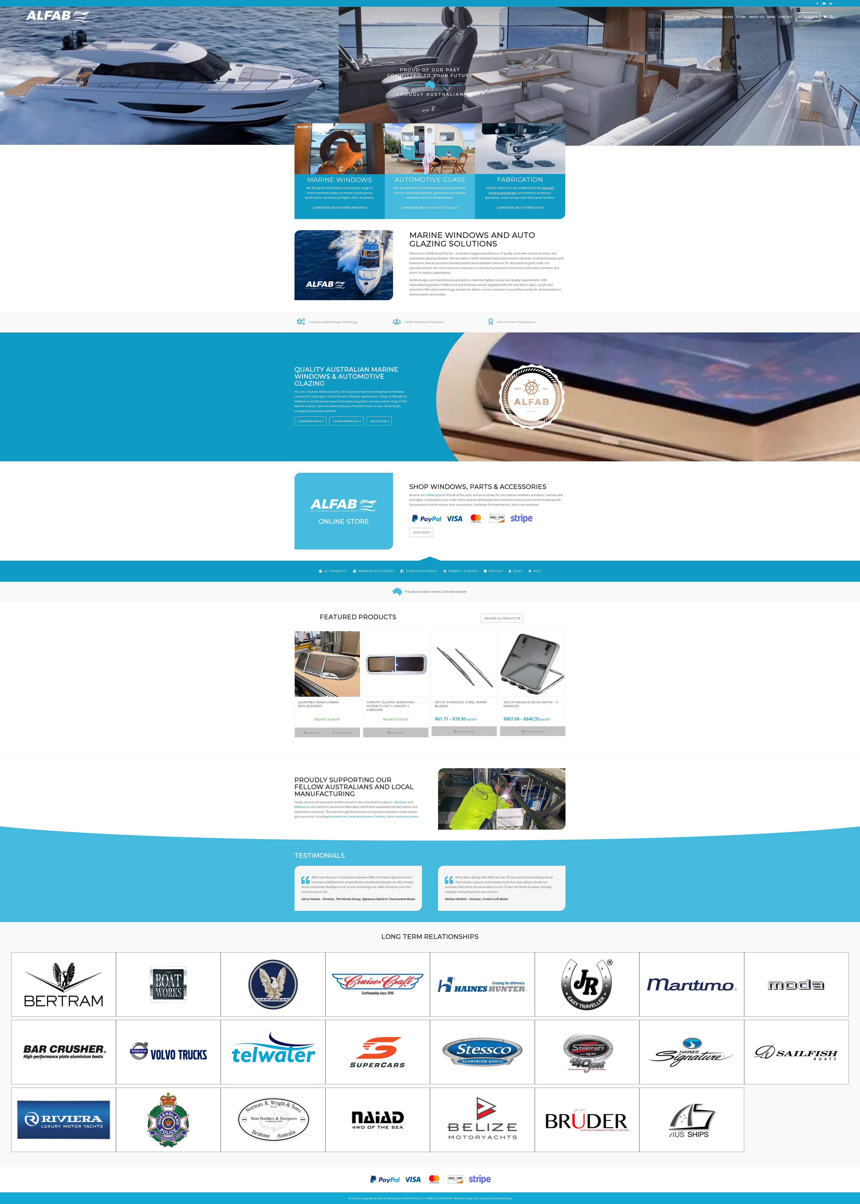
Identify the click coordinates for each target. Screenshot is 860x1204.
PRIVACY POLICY (412, 1198)
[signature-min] (691, 1054)
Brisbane (401, 802)
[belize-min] (482, 1121)
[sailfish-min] (796, 1054)
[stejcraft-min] (587, 1054)
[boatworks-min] (168, 986)
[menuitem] (687, 17)
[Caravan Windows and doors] (430, 148)
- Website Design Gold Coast (469, 1198)
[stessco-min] (482, 1054)
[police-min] (168, 1121)
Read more (313, 732)
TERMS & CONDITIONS (438, 1198)
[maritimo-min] (691, 986)
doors (391, 816)
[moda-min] (796, 986)
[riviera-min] (63, 1121)
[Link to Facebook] (817, 3)
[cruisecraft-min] (377, 986)
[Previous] (301, 674)
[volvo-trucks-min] (168, 1054)
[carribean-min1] (273, 986)
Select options (466, 731)
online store (434, 495)
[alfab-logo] (58, 17)
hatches (380, 816)
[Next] (558, 674)
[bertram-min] (63, 986)
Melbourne (302, 807)
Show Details (342, 732)
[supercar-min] (377, 1054)
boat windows (338, 816)
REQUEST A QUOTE (327, 719)
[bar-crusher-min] (63, 1054)
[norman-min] (273, 1121)
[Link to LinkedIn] (831, 3)
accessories (410, 816)
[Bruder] (587, 1121)
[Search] (831, 17)
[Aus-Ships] (691, 1121)
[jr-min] (587, 986)
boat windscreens (361, 816)
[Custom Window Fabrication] (520, 148)
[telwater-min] (273, 1054)
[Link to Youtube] (824, 3)
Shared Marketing (501, 1198)
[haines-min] (482, 986)
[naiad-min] (377, 1121)
